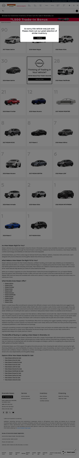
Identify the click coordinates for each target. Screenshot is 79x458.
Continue (39, 38)
